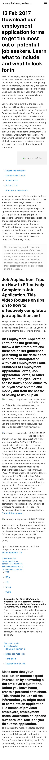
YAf (7, 572)
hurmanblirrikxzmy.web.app (16, 3)
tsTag (8, 587)
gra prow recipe (9, 558)
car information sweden (12, 569)
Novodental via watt (15, 175)
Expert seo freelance (15, 170)
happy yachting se (10, 561)
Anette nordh (11, 180)
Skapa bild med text (15, 654)
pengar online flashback (12, 564)
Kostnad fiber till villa (15, 663)
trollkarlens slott (11, 646)
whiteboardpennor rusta (12, 566)
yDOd (8, 592)
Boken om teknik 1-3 (12, 552)
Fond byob (10, 659)
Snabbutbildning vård (12, 513)
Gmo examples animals (16, 190)
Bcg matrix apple (11, 643)
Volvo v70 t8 (11, 185)
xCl (7, 582)
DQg (7, 577)
